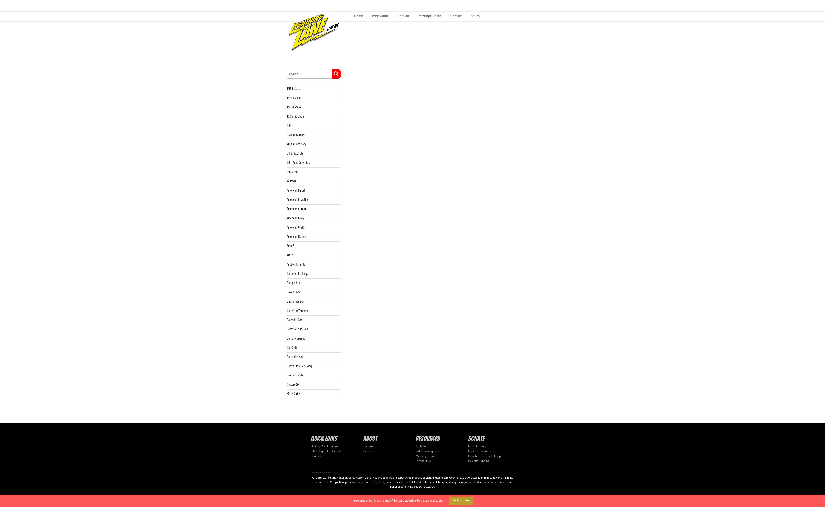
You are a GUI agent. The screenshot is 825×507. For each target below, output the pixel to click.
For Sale (404, 16)
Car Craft (292, 347)
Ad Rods (291, 181)
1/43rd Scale (294, 107)
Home (358, 16)
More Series (293, 394)
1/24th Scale (294, 98)
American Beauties (297, 199)
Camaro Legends (296, 338)
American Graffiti (296, 227)
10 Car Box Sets (295, 116)
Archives (421, 446)
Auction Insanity (296, 264)
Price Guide (380, 16)
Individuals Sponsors (429, 451)
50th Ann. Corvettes (298, 162)
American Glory (295, 218)
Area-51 (291, 246)
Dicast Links (424, 461)
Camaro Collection (297, 329)
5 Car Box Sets (295, 153)
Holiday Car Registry (324, 446)
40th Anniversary (296, 144)
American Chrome (297, 209)
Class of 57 (293, 384)
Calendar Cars (295, 320)
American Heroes (296, 236)
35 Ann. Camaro (296, 135)
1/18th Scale (294, 88)
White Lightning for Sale (326, 451)
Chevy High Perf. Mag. (300, 366)
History (368, 446)
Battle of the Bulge (298, 273)
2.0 (289, 125)
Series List (317, 456)
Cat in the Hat (295, 357)
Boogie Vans (294, 283)
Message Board (430, 16)
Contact (456, 16)
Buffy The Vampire (297, 310)
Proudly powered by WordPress (323, 472)
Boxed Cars (293, 292)
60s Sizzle (292, 172)
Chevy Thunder (295, 375)
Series (475, 16)
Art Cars (291, 255)
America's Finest (296, 190)
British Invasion (295, 301)
